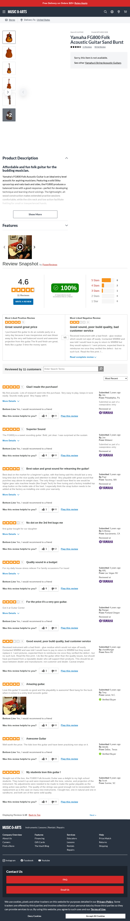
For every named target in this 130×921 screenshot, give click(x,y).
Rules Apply (81, 3)
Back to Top (34, 815)
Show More (35, 214)
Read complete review (82, 357)
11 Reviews (87, 47)
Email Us (65, 889)
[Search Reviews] (101, 369)
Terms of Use (98, 909)
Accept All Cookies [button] (95, 916)
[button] (14, 706)
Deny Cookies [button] (34, 916)
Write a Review (23, 302)
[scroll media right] (35, 247)
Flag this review (69, 416)
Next (93, 815)
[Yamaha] (113, 412)
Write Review (100, 47)
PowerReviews (49, 264)
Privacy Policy (105, 901)
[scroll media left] (5, 247)
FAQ (65, 879)
